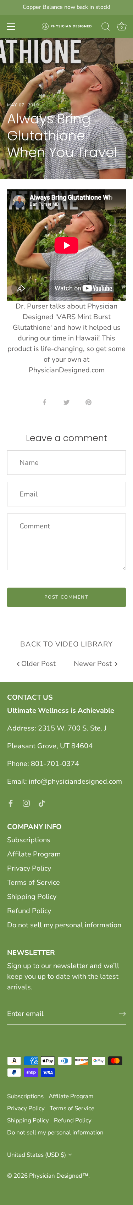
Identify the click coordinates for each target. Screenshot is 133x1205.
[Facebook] (10, 802)
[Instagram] (26, 802)
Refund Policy (29, 911)
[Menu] (11, 26)
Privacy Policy (29, 868)
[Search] (105, 27)
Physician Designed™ (58, 1176)
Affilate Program (34, 854)
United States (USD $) (36, 1155)
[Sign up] (122, 1013)
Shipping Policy (31, 896)
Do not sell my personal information (64, 925)
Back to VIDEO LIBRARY (66, 644)
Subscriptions (28, 840)
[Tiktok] (41, 802)
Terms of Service (33, 882)
